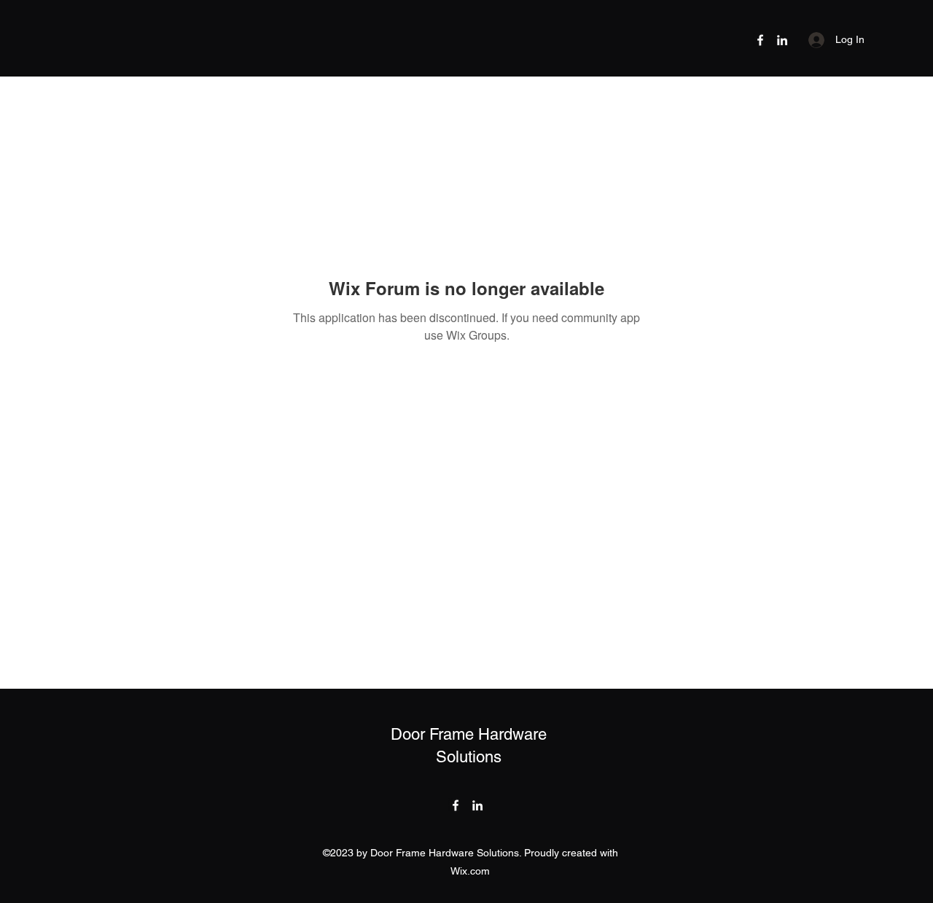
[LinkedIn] (782, 40)
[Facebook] (760, 40)
